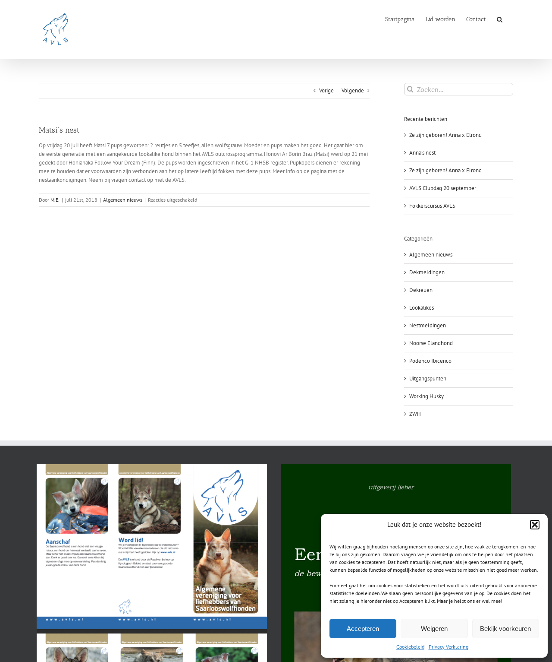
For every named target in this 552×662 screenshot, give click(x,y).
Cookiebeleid (410, 646)
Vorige (326, 90)
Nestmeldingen (427, 325)
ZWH (415, 414)
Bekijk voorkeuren (505, 628)
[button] (534, 524)
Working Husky (426, 396)
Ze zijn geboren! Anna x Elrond (445, 135)
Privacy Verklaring (448, 646)
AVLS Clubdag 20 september (442, 188)
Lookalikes (421, 307)
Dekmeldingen (427, 272)
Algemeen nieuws (122, 199)
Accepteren (363, 628)
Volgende (353, 90)
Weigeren (434, 628)
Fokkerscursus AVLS (432, 205)
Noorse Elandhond (431, 343)
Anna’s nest (422, 152)
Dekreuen (421, 290)
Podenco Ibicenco (430, 360)
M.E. (55, 199)
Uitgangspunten (427, 378)
